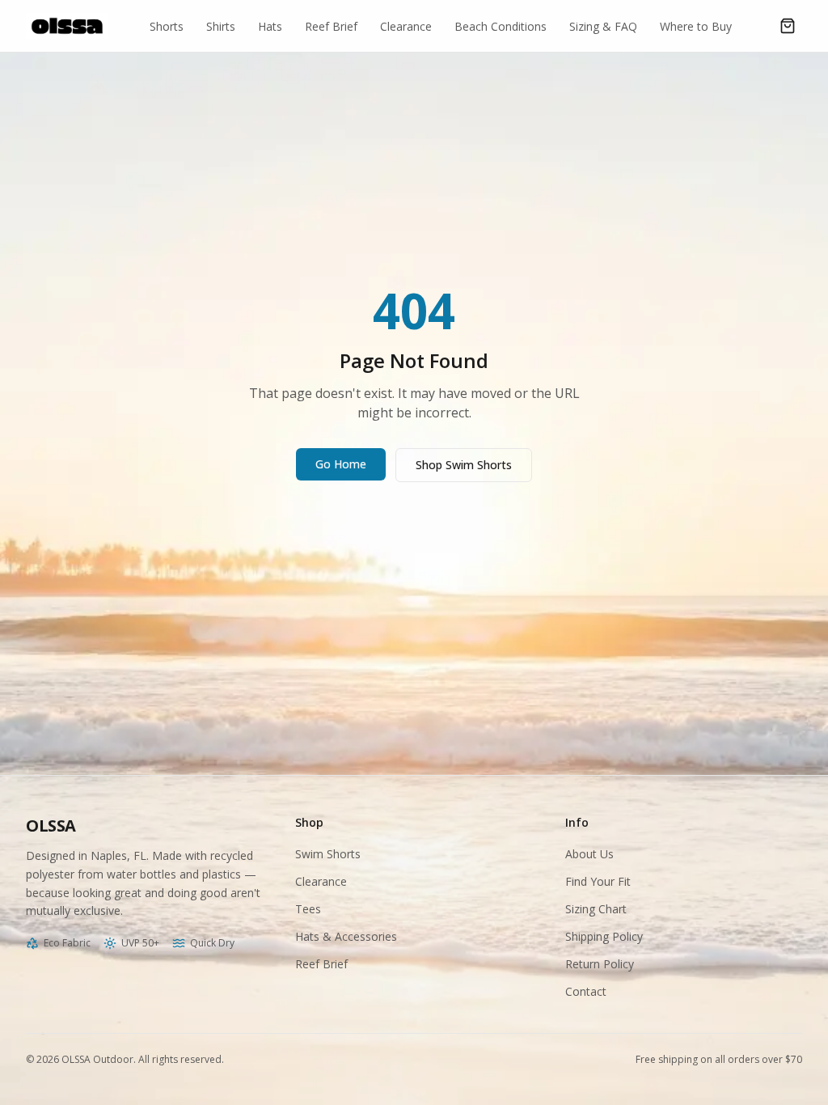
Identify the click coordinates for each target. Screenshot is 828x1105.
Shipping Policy (604, 936)
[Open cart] (787, 25)
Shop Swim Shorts (464, 464)
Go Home (340, 464)
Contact (585, 991)
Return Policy (599, 964)
